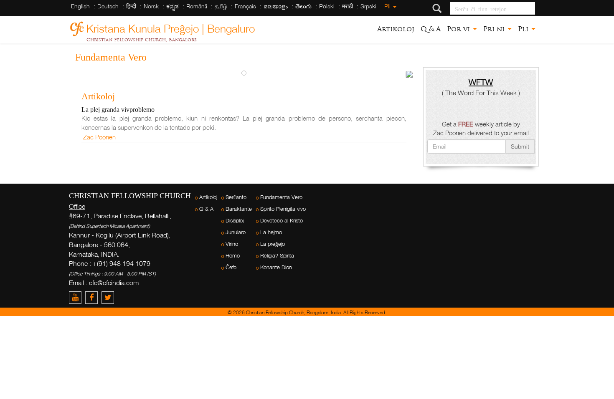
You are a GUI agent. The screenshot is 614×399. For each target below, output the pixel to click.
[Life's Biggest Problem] (409, 74)
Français (245, 6)
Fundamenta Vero (281, 197)
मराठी (347, 6)
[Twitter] (108, 297)
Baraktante (239, 209)
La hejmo (271, 232)
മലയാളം (276, 6)
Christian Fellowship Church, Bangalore (141, 40)
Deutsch (108, 6)
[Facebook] (93, 297)
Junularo (236, 232)
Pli (388, 6)
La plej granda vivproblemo (118, 109)
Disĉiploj (235, 220)
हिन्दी (131, 6)
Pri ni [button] (495, 29)
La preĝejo (272, 244)
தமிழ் (221, 6)
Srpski (368, 6)
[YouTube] (77, 297)
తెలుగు (303, 6)
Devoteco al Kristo (281, 220)
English (80, 6)
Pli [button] (524, 29)
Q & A (431, 29)
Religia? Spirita (277, 256)
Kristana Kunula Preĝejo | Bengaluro (170, 27)
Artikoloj (395, 29)
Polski (327, 6)
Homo (233, 256)
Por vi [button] (459, 29)
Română (196, 6)
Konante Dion (276, 267)
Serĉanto (236, 197)
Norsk (151, 6)
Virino (232, 244)
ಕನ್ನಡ (172, 6)
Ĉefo (231, 267)
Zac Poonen (99, 137)
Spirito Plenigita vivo (283, 209)
